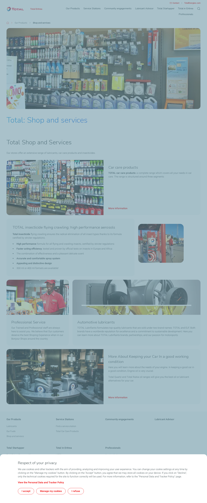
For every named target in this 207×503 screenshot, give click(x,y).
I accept (26, 491)
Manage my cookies (51, 491)
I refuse (76, 491)
